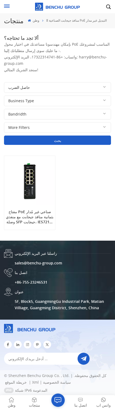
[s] (28, 344)
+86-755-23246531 (31, 282)
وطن (35, 20)
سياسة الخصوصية (57, 382)
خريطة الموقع (16, 382)
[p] (37, 344)
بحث (57, 140)
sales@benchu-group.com (38, 262)
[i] (18, 344)
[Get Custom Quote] (58, 400)
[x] (47, 344)
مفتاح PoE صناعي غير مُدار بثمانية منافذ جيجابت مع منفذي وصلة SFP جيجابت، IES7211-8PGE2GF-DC (29, 217)
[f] (8, 344)
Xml (35, 382)
